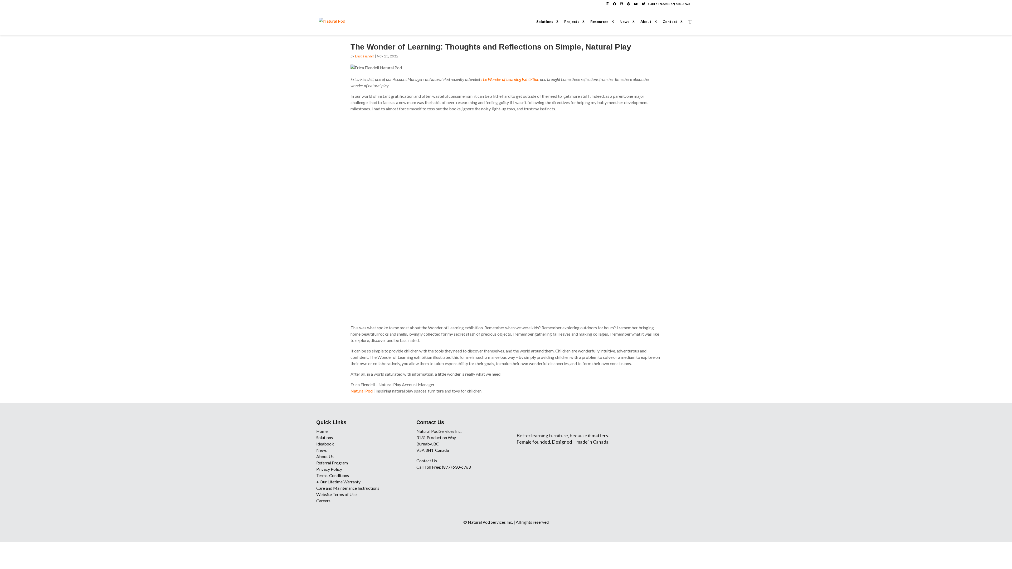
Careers (323, 500)
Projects (571, 22)
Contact (670, 22)
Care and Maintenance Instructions (347, 487)
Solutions (544, 22)
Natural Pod (362, 390)
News (624, 22)
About (645, 22)
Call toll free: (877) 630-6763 (669, 4)
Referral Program (332, 462)
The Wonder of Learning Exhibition (510, 79)
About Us (325, 456)
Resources (599, 22)
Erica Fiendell (364, 56)
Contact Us (426, 460)
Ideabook (325, 443)
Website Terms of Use (336, 494)
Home (322, 431)
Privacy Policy (329, 469)
